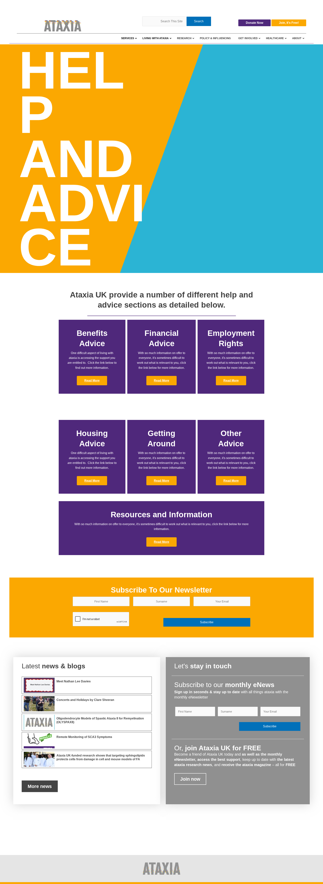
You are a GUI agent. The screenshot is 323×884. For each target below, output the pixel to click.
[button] (92, 380)
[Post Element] (87, 685)
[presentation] (101, 619)
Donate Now (254, 22)
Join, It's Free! (289, 22)
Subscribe (206, 622)
